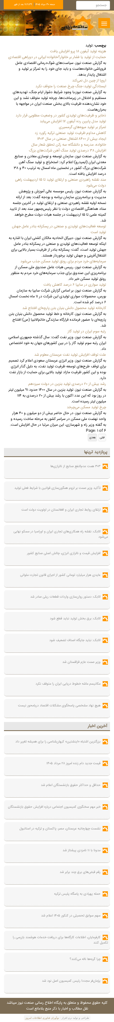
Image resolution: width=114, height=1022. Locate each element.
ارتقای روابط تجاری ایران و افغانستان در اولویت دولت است (60, 509)
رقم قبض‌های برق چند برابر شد (80, 872)
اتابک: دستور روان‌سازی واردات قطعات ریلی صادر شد (65, 596)
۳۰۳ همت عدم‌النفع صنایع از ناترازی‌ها (75, 466)
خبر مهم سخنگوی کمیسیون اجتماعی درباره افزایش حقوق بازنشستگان (54, 807)
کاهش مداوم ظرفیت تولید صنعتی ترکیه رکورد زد (70, 133)
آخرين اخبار (97, 726)
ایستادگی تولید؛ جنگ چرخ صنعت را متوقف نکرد (71, 86)
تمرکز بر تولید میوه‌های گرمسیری (82, 127)
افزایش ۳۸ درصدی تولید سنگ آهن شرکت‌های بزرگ (67, 151)
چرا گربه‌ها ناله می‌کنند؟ (85, 959)
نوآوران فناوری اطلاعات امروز (42, 1017)
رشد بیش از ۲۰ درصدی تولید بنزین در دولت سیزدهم (67, 384)
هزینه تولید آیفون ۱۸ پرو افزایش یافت (78, 51)
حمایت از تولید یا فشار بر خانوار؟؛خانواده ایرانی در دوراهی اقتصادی (57, 57)
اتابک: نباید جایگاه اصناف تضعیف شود (74, 640)
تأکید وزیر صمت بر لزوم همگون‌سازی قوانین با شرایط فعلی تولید (57, 488)
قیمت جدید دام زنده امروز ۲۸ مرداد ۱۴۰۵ (73, 763)
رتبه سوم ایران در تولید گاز (87, 331)
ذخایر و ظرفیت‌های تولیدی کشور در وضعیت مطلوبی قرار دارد (61, 116)
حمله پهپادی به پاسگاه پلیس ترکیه (77, 894)
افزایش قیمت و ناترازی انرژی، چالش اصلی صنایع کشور (63, 553)
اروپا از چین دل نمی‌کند (89, 81)
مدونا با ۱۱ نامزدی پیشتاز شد (81, 850)
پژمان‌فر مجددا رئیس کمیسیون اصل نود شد (71, 981)
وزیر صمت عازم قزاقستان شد (81, 662)
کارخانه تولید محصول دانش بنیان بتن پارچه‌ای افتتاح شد (64, 308)
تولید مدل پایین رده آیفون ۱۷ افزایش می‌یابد (73, 121)
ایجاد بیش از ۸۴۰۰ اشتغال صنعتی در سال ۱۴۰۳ (71, 139)
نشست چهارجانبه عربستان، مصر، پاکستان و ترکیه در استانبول (59, 828)
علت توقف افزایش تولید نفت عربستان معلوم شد (70, 355)
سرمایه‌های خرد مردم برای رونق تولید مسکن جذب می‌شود (63, 261)
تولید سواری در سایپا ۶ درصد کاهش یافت (74, 285)
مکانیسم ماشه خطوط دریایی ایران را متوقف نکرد (68, 683)
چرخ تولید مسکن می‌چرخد (86, 407)
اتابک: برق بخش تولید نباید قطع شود (75, 618)
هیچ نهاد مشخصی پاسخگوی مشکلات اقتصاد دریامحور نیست (59, 705)
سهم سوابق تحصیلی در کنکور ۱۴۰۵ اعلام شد (70, 915)
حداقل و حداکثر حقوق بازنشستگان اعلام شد (70, 785)
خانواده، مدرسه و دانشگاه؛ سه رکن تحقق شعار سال (68, 145)
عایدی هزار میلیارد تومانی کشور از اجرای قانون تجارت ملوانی (60, 575)
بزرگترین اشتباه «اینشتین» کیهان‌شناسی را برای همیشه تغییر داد (57, 741)
